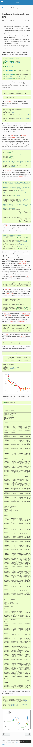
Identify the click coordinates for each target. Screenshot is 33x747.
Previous (6, 734)
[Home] (2, 8)
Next (27, 734)
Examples (7, 8)
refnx (17, 2)
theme (17, 742)
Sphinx (9, 742)
